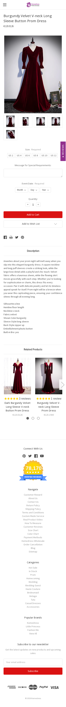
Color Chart (33, 533)
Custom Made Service (33, 516)
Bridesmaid (33, 592)
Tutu (33, 599)
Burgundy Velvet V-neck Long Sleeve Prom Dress (48, 406)
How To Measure (33, 523)
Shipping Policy (33, 508)
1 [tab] (27, 418)
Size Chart (33, 530)
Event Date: (33, 183)
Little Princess (33, 626)
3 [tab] (38, 418)
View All (33, 633)
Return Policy (33, 505)
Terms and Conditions (33, 512)
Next (62, 385)
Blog (33, 548)
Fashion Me (33, 629)
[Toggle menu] (4, 4)
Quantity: (33, 198)
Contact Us (33, 501)
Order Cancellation (33, 544)
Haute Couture (33, 589)
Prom (33, 574)
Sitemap (33, 551)
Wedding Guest (33, 585)
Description (33, 250)
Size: (33, 149)
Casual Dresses (33, 603)
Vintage (33, 596)
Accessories (33, 606)
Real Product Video (33, 519)
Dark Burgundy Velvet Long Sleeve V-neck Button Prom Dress (17, 406)
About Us (33, 498)
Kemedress (33, 622)
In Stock (33, 571)
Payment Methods (33, 537)
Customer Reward (33, 494)
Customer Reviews (33, 526)
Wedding (33, 581)
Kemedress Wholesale (33, 540)
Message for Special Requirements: (33, 165)
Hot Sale (33, 567)
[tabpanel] (17, 387)
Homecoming (33, 578)
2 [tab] (33, 418)
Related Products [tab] (33, 349)
